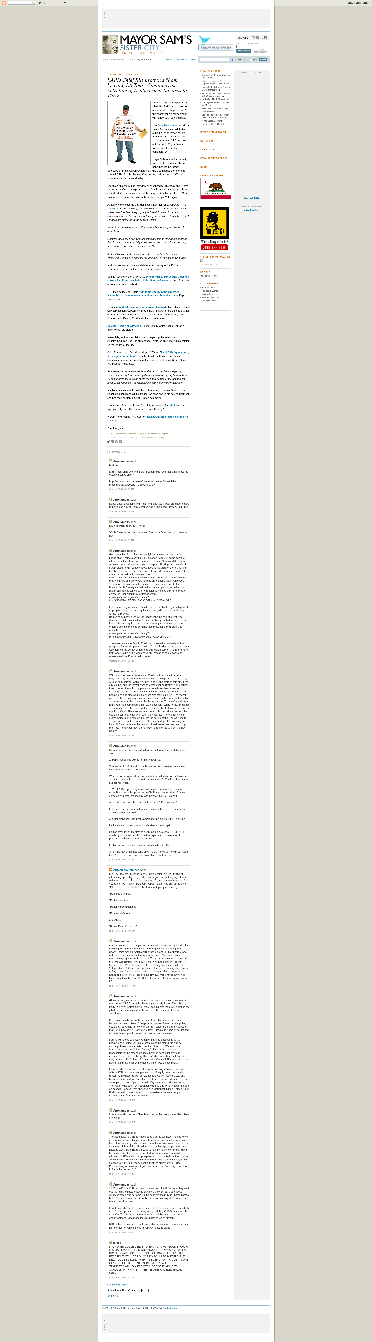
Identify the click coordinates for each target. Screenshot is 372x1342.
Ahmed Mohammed (126, 870)
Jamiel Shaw (134, 434)
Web (255, 60)
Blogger (172, 1308)
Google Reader (261, 37)
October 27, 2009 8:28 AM (121, 859)
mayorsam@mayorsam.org (178, 59)
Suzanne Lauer (209, 301)
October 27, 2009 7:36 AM (121, 489)
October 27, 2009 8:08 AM (121, 511)
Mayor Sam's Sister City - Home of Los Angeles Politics (149, 44)
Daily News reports (169, 125)
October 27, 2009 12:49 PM (122, 1174)
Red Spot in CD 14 (210, 297)
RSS (253, 37)
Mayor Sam (207, 294)
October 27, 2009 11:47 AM (122, 1122)
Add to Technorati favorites (120, 441)
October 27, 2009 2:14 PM (121, 1232)
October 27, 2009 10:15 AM (122, 931)
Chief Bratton (121, 434)
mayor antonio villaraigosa (156, 434)
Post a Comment (118, 1285)
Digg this (116, 441)
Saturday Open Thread (213, 124)
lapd (142, 434)
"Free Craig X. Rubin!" (212, 121)
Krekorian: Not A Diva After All (215, 99)
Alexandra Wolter (210, 291)
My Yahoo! (265, 37)
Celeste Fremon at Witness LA (125, 325)
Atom (145, 1290)
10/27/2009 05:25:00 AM (152, 437)
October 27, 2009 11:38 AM (122, 1100)
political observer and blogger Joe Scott (142, 307)
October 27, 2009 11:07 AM (122, 986)
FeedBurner (260, 51)
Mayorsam (241, 60)
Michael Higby (208, 287)
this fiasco (175, 405)
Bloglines (257, 37)
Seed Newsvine (112, 441)
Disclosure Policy (208, 276)
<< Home (112, 1295)
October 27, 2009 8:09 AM (121, 540)
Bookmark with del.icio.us (108, 441)
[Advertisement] (186, 18)
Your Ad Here (252, 197)
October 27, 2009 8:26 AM (121, 661)
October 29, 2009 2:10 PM (121, 1277)
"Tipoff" (112, 208)
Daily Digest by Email (248, 43)
